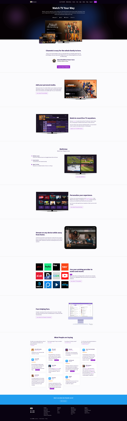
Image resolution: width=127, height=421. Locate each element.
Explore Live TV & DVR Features (77, 128)
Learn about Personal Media (42, 93)
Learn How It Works (63, 67)
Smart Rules (86, 199)
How (77, 1)
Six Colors (50, 342)
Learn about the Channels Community (44, 317)
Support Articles (87, 412)
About (84, 1)
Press (72, 414)
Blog (87, 1)
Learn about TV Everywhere (76, 281)
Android (58, 412)
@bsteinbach (87, 366)
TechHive (32, 345)
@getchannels (56, 368)
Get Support (86, 409)
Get (95, 1)
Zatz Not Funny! (68, 342)
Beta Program (73, 412)
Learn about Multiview (80, 176)
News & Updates (73, 409)
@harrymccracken (37, 350)
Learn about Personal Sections (76, 207)
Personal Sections (89, 198)
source (74, 121)
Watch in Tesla (46, 414)
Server (74, 1)
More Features (63, 401)
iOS (57, 410)
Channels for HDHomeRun (47, 415)
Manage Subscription (88, 410)
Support (91, 1)
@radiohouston (71, 350)
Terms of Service (41, 418)
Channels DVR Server (47, 411)
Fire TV (58, 411)
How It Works (46, 412)
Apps (80, 1)
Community (86, 411)
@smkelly (53, 366)
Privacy (46, 418)
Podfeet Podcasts (85, 344)
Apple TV (58, 409)
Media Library (68, 1)
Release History (73, 410)
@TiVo (86, 368)
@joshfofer (36, 376)
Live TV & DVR (62, 1)
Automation (72, 411)
